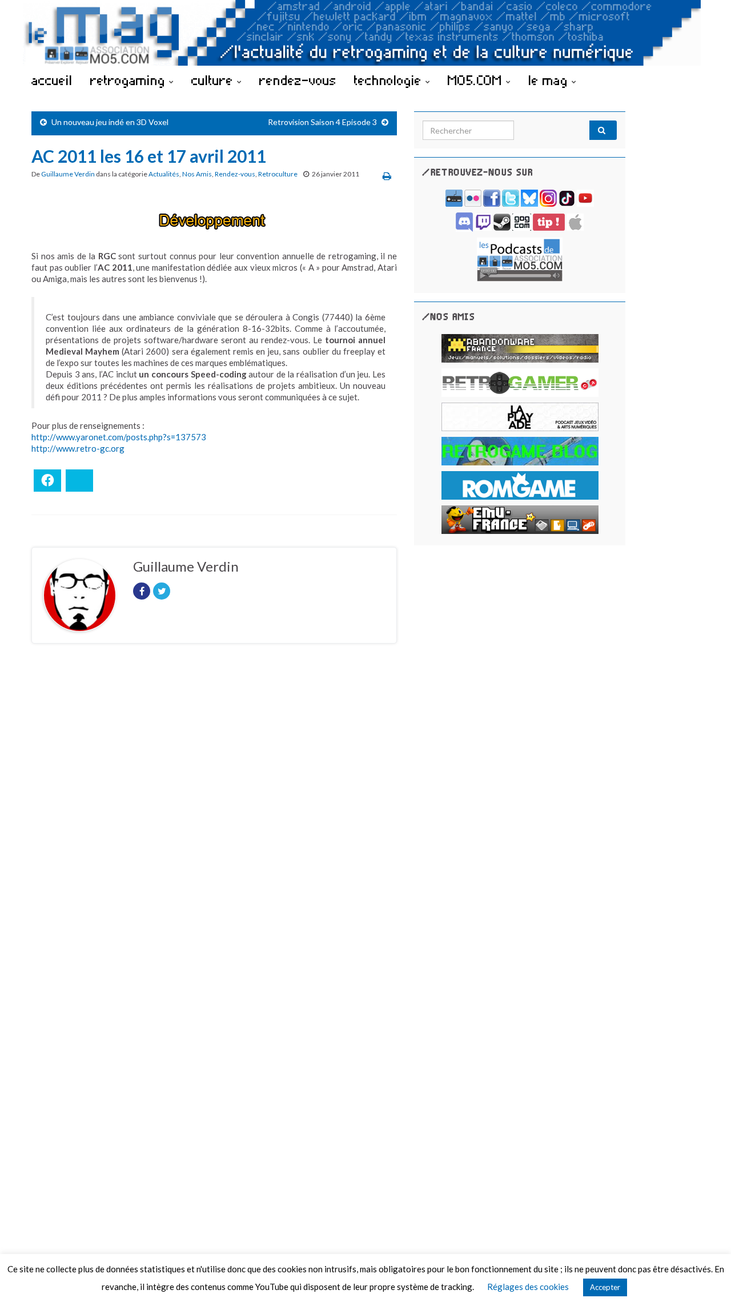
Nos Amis (197, 174)
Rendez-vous (235, 174)
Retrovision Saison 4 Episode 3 (322, 122)
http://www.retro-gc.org (77, 448)
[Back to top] (705, 1280)
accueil (52, 80)
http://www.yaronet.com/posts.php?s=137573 (118, 437)
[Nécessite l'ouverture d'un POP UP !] (520, 258)
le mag (550, 80)
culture (214, 80)
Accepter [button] (605, 1287)
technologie (389, 80)
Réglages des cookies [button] (528, 1286)
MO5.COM (477, 80)
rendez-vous (297, 80)
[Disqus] (214, 809)
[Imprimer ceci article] (387, 175)
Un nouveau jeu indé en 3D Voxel (109, 122)
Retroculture (278, 174)
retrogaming (129, 80)
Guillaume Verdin (68, 174)
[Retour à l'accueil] (365, 33)
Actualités (163, 174)
